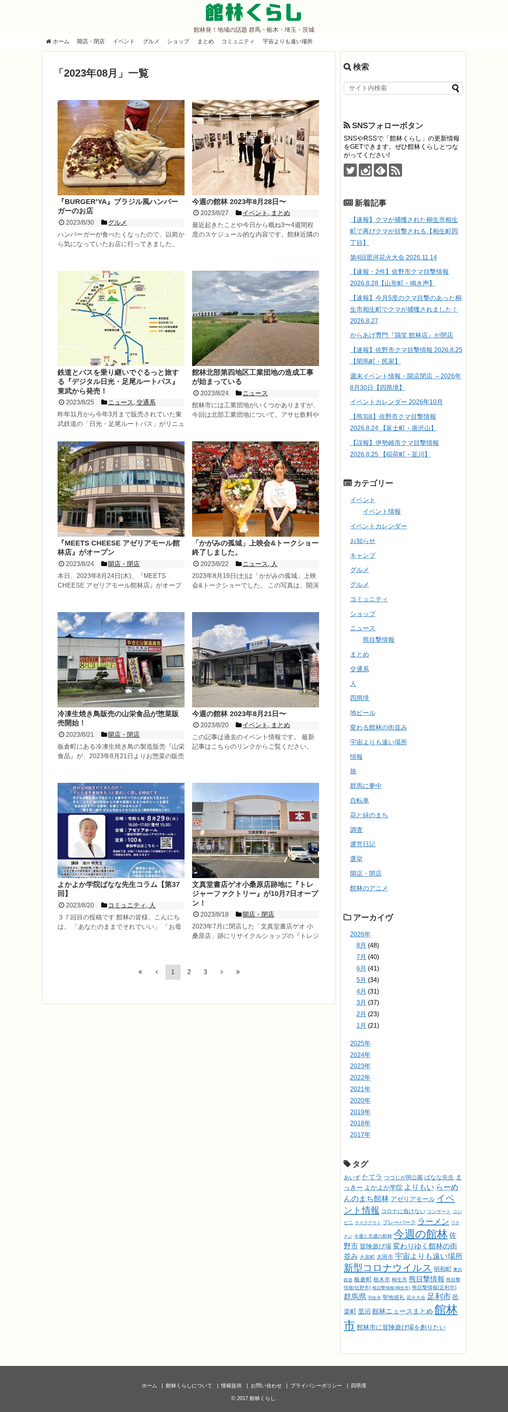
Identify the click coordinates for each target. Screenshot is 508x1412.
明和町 (443, 1269)
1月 (361, 1025)
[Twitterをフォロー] (350, 170)
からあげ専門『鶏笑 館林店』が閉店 (401, 335)
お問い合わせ (266, 1386)
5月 (361, 980)
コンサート (439, 1211)
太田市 (385, 1257)
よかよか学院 (383, 1187)
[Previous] (156, 971)
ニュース (362, 628)
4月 (361, 991)
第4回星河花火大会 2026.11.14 (393, 257)
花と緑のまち (369, 815)
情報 (356, 756)
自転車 (359, 800)
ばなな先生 (439, 1177)
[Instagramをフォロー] (365, 170)
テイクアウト (368, 1222)
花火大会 (415, 1297)
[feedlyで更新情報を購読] (380, 170)
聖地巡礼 (394, 1297)
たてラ (372, 1177)
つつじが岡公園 (403, 1177)
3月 (361, 1002)
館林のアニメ (369, 888)
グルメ (151, 41)
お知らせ (362, 540)
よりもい (419, 1187)
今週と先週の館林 (373, 1236)
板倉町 (363, 1279)
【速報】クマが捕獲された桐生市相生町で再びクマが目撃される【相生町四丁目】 (404, 231)
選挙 (356, 858)
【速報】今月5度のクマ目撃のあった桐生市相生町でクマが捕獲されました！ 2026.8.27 (406, 309)
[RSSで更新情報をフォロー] (395, 170)
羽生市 (374, 1297)
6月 (361, 968)
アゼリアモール (413, 1199)
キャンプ (362, 555)
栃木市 (381, 1280)
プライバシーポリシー (316, 1386)
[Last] (238, 971)
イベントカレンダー (378, 526)
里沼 (364, 1311)
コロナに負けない (403, 1211)
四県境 (359, 698)
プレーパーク (399, 1222)
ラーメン (433, 1221)
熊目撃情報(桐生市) (391, 1287)
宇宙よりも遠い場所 (288, 41)
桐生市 (399, 1280)
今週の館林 (421, 1234)
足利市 (439, 1296)
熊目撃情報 (378, 639)
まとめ (205, 41)
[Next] (221, 971)
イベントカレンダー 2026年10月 (396, 402)
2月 (361, 1014)
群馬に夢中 (366, 785)
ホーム (60, 41)
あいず (352, 1177)
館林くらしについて (189, 1386)
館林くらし (254, 12)
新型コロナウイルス (388, 1267)
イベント (124, 41)
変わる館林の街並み (378, 727)
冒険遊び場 (375, 1246)
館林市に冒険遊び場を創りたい (401, 1327)
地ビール (362, 712)
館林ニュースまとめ (402, 1311)
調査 (356, 829)
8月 (361, 945)
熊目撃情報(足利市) (434, 1288)
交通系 (359, 669)
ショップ (178, 41)
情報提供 (231, 1386)
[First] (140, 971)
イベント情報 (382, 511)
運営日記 (362, 844)
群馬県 (355, 1297)
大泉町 (367, 1257)
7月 (361, 957)
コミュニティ (238, 41)
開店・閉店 (91, 41)
